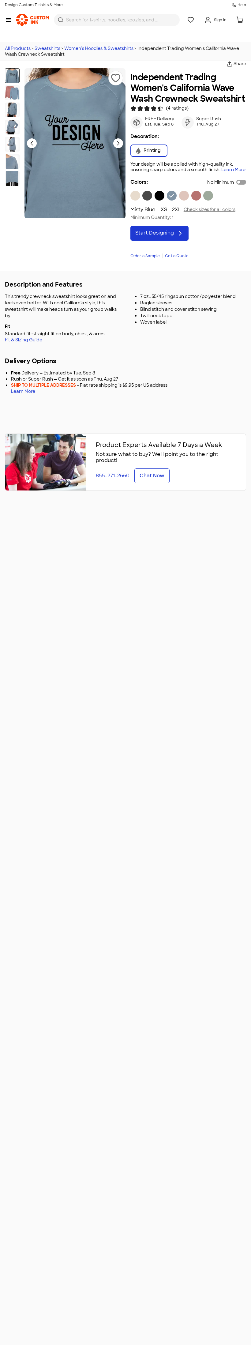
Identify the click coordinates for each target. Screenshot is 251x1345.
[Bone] (135, 196)
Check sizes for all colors (209, 209)
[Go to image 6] (12, 161)
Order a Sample (145, 256)
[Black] (159, 196)
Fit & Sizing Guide (23, 340)
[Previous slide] (32, 143)
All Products (18, 48)
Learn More (233, 169)
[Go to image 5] (12, 144)
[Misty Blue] (172, 196)
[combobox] (117, 20)
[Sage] (208, 196)
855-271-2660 (112, 475)
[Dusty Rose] (196, 196)
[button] (115, 78)
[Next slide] (118, 143)
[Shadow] (147, 196)
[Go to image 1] (12, 75)
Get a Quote (177, 256)
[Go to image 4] (12, 127)
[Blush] (184, 196)
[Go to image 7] (12, 178)
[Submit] (60, 20)
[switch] (241, 182)
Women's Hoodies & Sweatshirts (98, 48)
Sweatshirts (47, 48)
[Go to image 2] (12, 92)
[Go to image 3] (12, 110)
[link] (32, 20)
